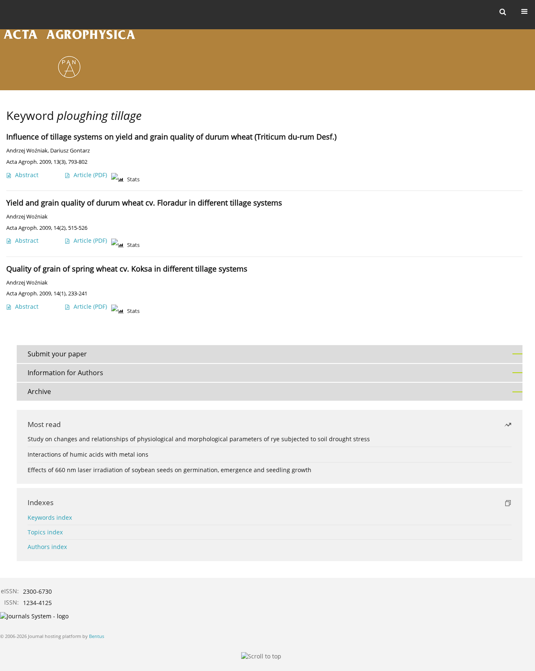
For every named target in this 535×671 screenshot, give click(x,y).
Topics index (45, 532)
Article (90, 175)
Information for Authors (65, 372)
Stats (133, 179)
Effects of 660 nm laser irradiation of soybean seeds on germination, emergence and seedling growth (169, 470)
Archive (39, 391)
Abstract (26, 175)
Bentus (96, 636)
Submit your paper (57, 353)
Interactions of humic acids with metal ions (88, 454)
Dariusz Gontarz (70, 150)
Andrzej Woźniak (27, 150)
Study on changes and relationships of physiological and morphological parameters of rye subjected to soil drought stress (199, 439)
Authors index (47, 547)
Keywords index (50, 517)
